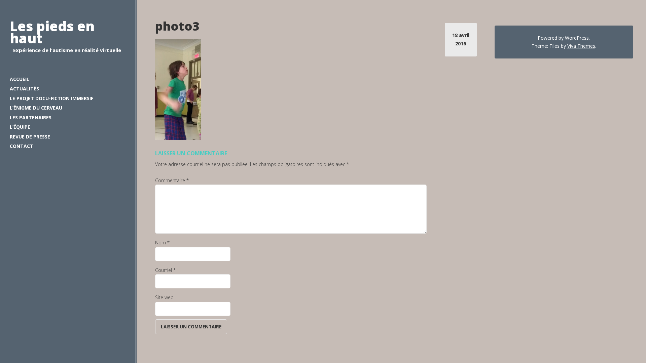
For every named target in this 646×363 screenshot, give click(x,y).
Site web (164, 297)
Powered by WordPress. (564, 38)
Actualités (24, 88)
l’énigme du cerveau (36, 108)
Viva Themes (581, 46)
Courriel (165, 270)
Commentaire (172, 180)
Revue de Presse (30, 136)
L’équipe (20, 127)
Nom (162, 242)
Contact (21, 146)
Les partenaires (30, 117)
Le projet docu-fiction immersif (51, 98)
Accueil (19, 79)
